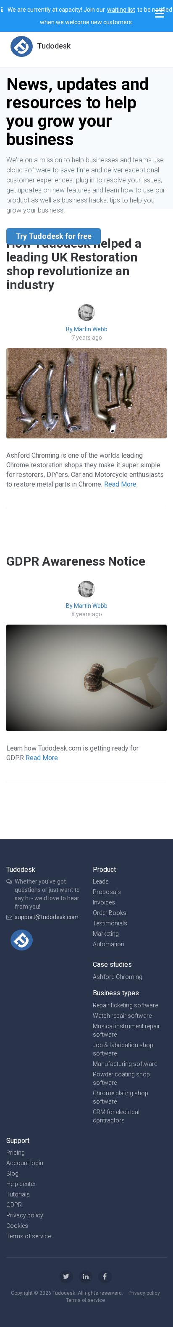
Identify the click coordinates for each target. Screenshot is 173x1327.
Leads (101, 881)
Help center (21, 1184)
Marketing (106, 933)
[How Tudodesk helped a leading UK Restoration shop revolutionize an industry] (86, 393)
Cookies (17, 1225)
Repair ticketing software (125, 1005)
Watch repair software (122, 1015)
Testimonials (110, 923)
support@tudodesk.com (47, 917)
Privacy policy (24, 1215)
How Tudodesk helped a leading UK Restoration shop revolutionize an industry (74, 264)
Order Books (109, 912)
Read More (120, 484)
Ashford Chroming (117, 976)
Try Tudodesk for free (54, 236)
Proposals (107, 892)
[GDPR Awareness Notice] (86, 677)
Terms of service (28, 1236)
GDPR (14, 1204)
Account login (24, 1163)
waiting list (121, 9)
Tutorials (18, 1194)
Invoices (104, 902)
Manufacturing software (125, 1064)
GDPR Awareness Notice (75, 561)
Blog (12, 1173)
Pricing (15, 1152)
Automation (108, 944)
